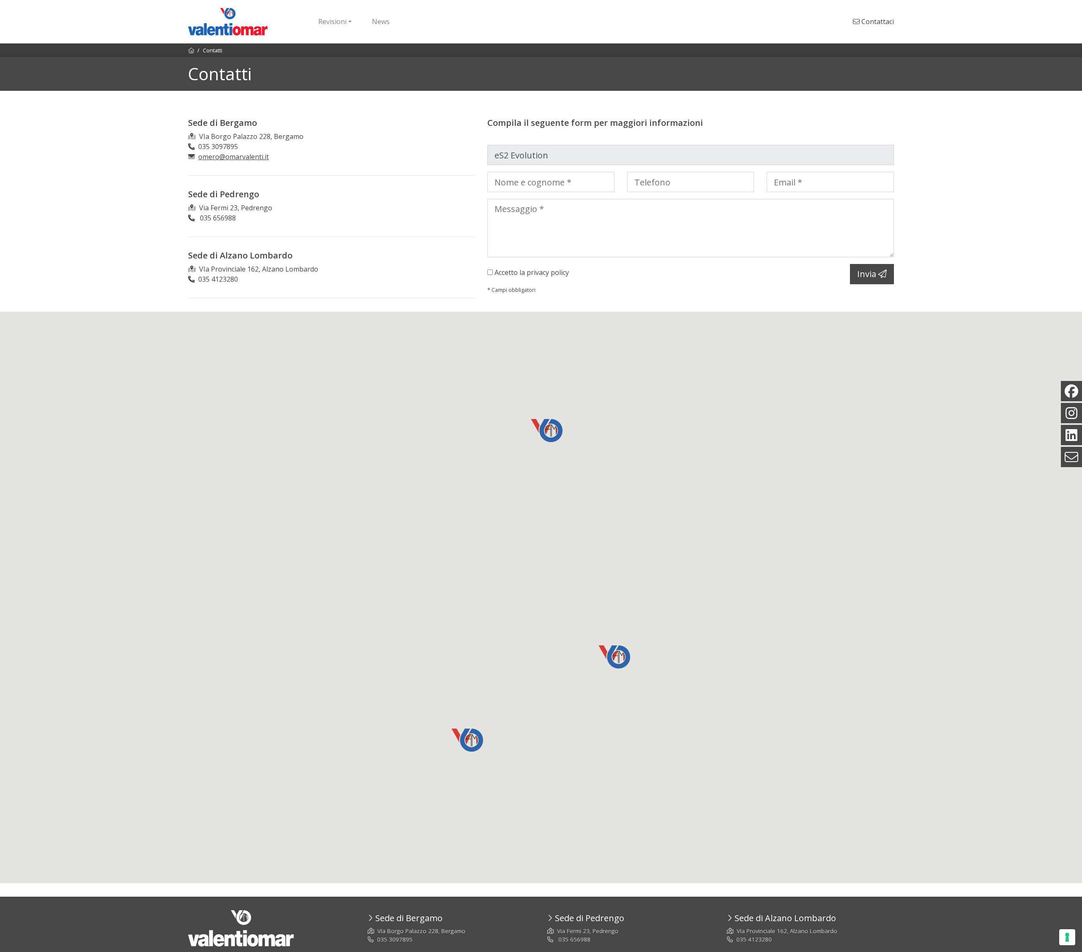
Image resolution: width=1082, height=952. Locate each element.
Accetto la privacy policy (532, 272)
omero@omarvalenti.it (233, 156)
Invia (867, 274)
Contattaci (877, 21)
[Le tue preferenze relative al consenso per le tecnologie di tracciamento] (1067, 937)
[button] (467, 740)
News (381, 21)
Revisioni (332, 21)
